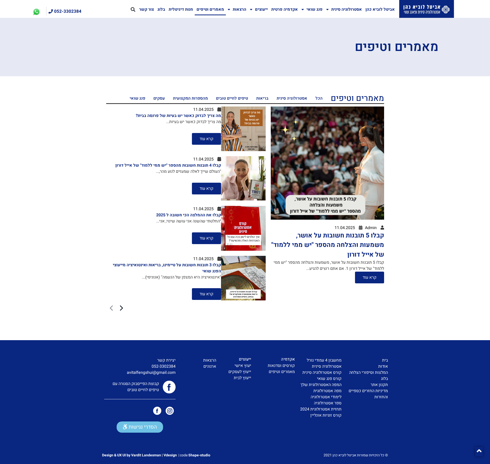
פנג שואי (315, 9)
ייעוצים (261, 9)
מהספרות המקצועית (190, 98)
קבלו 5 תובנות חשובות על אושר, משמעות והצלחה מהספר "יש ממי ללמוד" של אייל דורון (327, 245)
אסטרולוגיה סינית (346, 9)
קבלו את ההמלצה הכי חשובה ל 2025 (188, 215)
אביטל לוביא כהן (380, 9)
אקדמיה (288, 359)
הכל (319, 98)
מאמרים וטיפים (210, 9)
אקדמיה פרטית (284, 9)
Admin (371, 228)
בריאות (262, 98)
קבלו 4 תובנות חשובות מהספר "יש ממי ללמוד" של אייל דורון (168, 165)
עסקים (159, 98)
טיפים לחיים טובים (232, 98)
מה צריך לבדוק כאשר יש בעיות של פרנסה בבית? (178, 116)
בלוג (161, 9)
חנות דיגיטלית (181, 9)
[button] (133, 9)
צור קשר (146, 9)
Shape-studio (199, 455)
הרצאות (239, 9)
